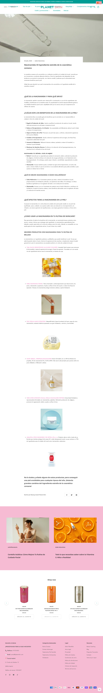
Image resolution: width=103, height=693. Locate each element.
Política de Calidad (70, 663)
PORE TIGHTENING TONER (34, 284)
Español (13, 7)
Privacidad (67, 652)
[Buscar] (94, 7)
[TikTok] (17, 675)
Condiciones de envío (70, 658)
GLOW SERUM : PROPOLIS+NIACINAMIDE (39, 359)
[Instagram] (9, 675)
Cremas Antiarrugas (47, 649)
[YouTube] (13, 675)
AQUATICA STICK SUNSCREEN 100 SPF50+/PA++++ (42, 437)
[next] (96, 603)
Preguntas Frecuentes (92, 652)
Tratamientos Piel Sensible (49, 652)
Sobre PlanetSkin (69, 646)
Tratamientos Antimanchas (49, 655)
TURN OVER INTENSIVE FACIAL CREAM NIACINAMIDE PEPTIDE (45, 398)
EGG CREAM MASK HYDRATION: (36, 321)
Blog (88, 649)
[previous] (6, 603)
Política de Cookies (70, 655)
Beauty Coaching (91, 646)
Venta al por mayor (91, 658)
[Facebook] (5, 675)
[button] (99, 2)
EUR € (5, 7)
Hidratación (45, 658)
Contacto (89, 655)
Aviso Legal (68, 649)
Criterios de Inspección (71, 666)
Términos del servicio (70, 669)
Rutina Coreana (46, 646)
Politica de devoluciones (71, 660)
